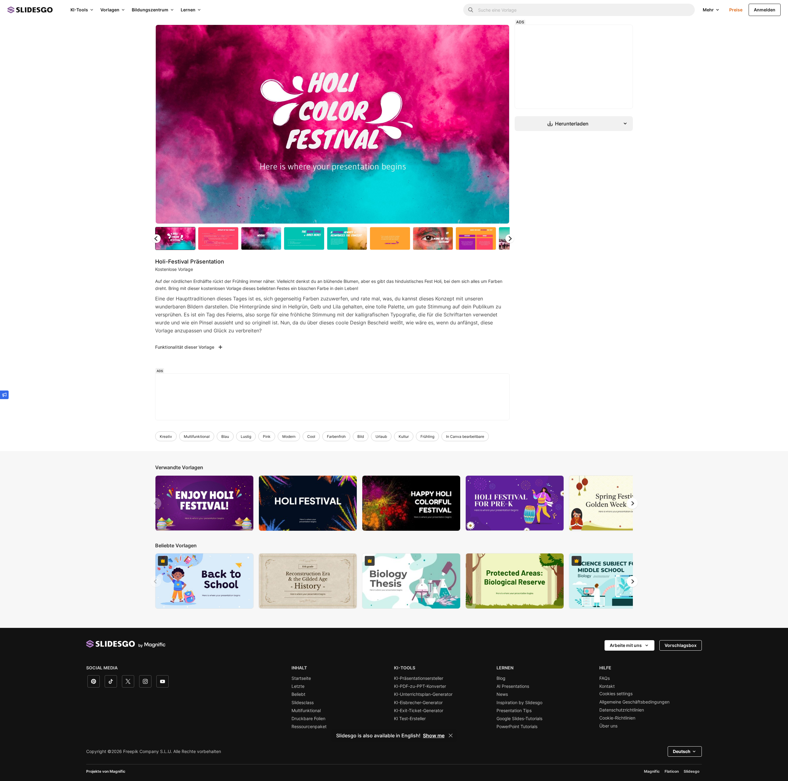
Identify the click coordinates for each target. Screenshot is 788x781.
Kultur (404, 436)
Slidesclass (302, 702)
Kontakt (607, 686)
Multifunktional (197, 436)
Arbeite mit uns (626, 645)
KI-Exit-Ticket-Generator (418, 710)
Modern (289, 436)
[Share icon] (499, 34)
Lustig (246, 436)
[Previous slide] (155, 503)
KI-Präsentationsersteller (418, 678)
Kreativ (166, 436)
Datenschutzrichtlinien (621, 710)
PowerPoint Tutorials (517, 726)
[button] (510, 238)
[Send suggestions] (4, 394)
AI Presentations (513, 686)
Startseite (301, 678)
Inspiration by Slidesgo (519, 702)
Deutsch (681, 751)
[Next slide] (500, 124)
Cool (311, 436)
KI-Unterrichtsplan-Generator (423, 694)
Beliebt (298, 694)
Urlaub (381, 436)
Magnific (652, 771)
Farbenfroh (336, 436)
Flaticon (672, 771)
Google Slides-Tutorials (519, 718)
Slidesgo (691, 771)
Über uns (608, 726)
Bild (360, 436)
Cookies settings (616, 693)
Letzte (297, 686)
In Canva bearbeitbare (465, 436)
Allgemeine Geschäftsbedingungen (634, 702)
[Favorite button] (483, 34)
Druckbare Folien (308, 718)
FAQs (604, 678)
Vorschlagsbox (681, 645)
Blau (225, 436)
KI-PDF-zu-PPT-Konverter (420, 686)
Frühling (427, 436)
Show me (433, 735)
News (502, 694)
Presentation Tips (514, 710)
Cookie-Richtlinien (617, 718)
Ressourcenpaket (309, 726)
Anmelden (764, 9)
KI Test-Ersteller (410, 718)
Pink (267, 436)
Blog (501, 678)
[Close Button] (450, 735)
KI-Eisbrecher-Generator (418, 702)
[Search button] (470, 10)
